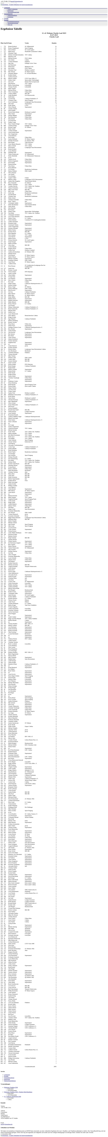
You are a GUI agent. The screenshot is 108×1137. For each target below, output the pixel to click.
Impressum (7, 1079)
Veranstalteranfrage (9, 1077)
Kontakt (6, 1076)
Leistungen (7, 1074)
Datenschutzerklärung (10, 1081)
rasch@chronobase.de (17, 1)
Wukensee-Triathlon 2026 (11, 1087)
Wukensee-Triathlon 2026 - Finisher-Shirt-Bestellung (18, 1092)
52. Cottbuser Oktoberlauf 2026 (12, 1096)
